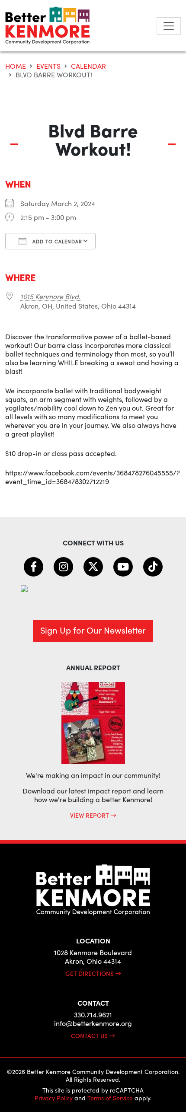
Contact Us (90, 1035)
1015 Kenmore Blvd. (50, 296)
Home (15, 65)
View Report (90, 815)
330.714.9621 (93, 1014)
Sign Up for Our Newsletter (93, 630)
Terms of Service (110, 1098)
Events (48, 65)
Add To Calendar (56, 241)
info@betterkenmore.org (93, 1023)
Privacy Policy (54, 1098)
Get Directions (90, 973)
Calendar (88, 65)
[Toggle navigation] (169, 26)
